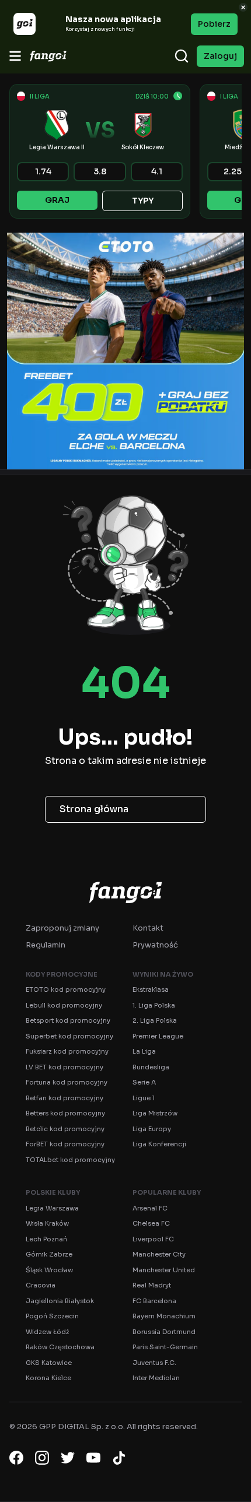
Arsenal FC (150, 1208)
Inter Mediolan (156, 1378)
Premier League (158, 1036)
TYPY (143, 200)
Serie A (144, 1082)
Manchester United (164, 1270)
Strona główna (94, 809)
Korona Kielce (48, 1378)
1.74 (43, 171)
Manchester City (159, 1254)
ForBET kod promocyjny (65, 1144)
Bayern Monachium (164, 1316)
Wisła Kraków (47, 1223)
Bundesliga (151, 1067)
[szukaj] (181, 56)
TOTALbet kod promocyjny (70, 1160)
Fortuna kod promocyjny (66, 1082)
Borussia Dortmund (164, 1332)
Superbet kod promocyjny (69, 1036)
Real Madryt (152, 1285)
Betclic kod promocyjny (65, 1129)
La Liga (144, 1051)
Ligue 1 (144, 1098)
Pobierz (214, 24)
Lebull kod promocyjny (64, 1005)
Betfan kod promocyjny (64, 1098)
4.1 (156, 171)
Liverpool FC (153, 1239)
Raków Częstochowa (60, 1347)
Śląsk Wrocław (49, 1270)
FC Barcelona (154, 1301)
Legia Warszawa (52, 1208)
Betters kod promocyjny (65, 1113)
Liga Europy (152, 1129)
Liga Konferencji (159, 1144)
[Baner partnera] (125, 351)
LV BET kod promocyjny (64, 1067)
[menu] (15, 56)
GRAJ (57, 200)
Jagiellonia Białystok (60, 1301)
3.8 (99, 171)
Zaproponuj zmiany (62, 928)
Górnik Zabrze (49, 1254)
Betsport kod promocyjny (68, 1020)
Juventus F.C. (154, 1363)
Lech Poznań (46, 1239)
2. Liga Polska (155, 1020)
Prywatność (155, 945)
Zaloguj (220, 56)
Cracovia (40, 1285)
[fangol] (125, 892)
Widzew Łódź (47, 1332)
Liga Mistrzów (155, 1113)
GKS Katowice (49, 1363)
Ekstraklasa (151, 989)
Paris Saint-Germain (165, 1347)
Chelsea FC (151, 1223)
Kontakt (148, 928)
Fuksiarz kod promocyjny (67, 1051)
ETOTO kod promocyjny (66, 989)
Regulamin (45, 945)
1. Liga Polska (154, 1005)
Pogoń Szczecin (52, 1316)
